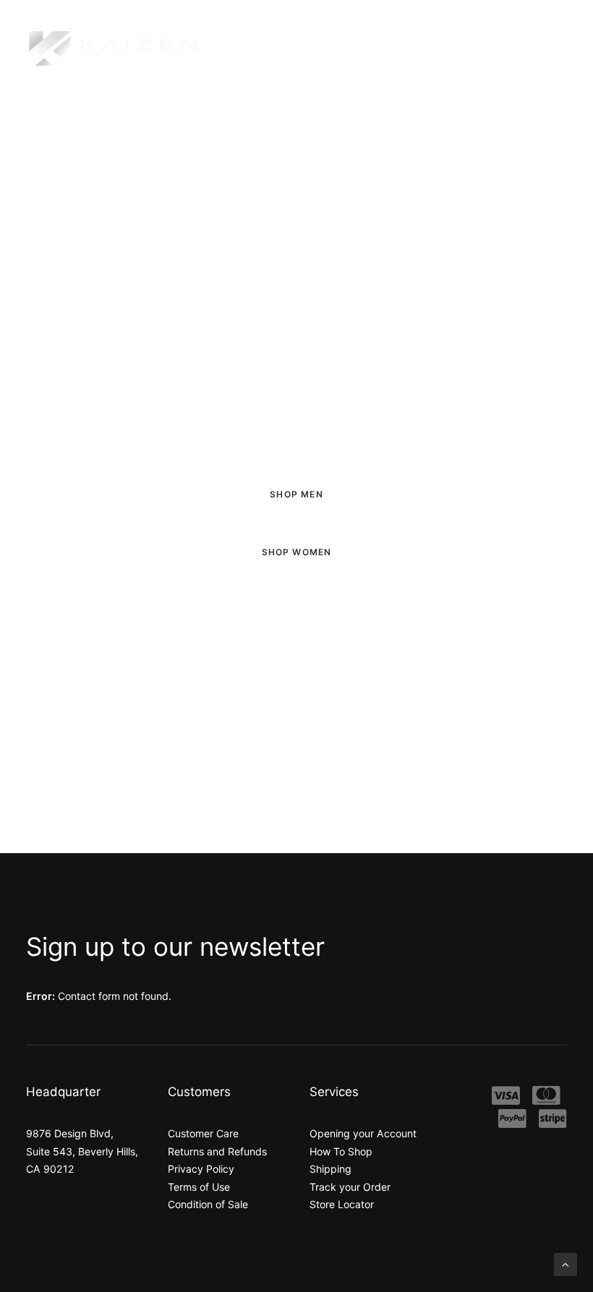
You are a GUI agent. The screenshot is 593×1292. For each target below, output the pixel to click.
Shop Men (296, 494)
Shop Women (297, 552)
